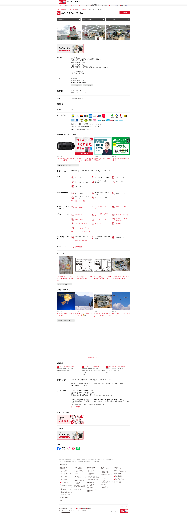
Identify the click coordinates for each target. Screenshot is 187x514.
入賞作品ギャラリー (104, 487)
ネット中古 (90, 471)
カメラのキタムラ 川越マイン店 (91, 366)
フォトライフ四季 (104, 480)
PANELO (61, 502)
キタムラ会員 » (117, 473)
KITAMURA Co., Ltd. (66, 512)
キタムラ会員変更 (118, 476)
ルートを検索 (88, 85)
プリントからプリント (65, 491)
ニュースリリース (72, 508)
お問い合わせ (109, 1)
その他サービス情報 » (78, 467)
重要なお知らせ (90, 487)
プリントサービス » (64, 467)
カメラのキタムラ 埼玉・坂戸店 (67, 366)
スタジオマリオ (77, 474)
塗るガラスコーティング (78, 471)
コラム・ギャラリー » (105, 467)
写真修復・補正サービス (65, 494)
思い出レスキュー (63, 484)
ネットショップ (90, 468)
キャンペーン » (90, 482)
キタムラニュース (90, 480)
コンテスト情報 (104, 486)
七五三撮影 (76, 476)
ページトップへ (125, 506)
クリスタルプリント (64, 470)
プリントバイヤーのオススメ (92, 479)
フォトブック (62, 474)
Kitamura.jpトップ (64, 464)
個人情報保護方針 (63, 508)
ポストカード (62, 480)
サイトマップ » (117, 481)
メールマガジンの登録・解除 (79, 480)
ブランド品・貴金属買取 (92, 476)
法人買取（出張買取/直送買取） (94, 477)
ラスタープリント (64, 471)
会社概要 (100, 1)
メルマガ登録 (125, 1)
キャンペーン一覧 (90, 484)
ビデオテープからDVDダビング (67, 485)
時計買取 (89, 474)
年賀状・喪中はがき (64, 482)
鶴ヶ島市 (85, 9)
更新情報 (88, 491)
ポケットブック (64, 477)
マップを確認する (76, 85)
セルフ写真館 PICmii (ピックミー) (80, 485)
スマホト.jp (76, 473)
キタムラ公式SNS (77, 483)
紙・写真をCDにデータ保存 (66, 489)
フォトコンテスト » (105, 484)
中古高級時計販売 (91, 473)
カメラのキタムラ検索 (72, 9)
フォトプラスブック (64, 476)
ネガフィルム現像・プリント (66, 473)
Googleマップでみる (93, 357)
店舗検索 (63, 9)
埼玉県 (80, 9)
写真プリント (62, 468)
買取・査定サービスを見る (78, 201)
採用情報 (104, 1)
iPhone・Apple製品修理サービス (80, 468)
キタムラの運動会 (104, 477)
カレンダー (62, 495)
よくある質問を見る (76, 407)
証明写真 (61, 500)
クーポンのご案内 (77, 482)
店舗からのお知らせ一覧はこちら (65, 320)
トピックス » (90, 485)
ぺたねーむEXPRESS (64, 497)
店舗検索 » (116, 467)
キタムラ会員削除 (118, 478)
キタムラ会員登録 (118, 475)
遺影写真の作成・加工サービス (66, 492)
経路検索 (125, 12)
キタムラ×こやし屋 (77, 489)
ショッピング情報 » (91, 467)
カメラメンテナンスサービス (79, 470)
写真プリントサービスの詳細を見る (80, 231)
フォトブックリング (64, 479)
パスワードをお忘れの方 (119, 479)
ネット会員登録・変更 (117, 1)
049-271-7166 (74, 104)
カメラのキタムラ (117, 468)
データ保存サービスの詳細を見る (80, 240)
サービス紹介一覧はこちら (64, 284)
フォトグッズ (62, 498)
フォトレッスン (104, 478)
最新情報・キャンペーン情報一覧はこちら (68, 165)
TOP (58, 9)
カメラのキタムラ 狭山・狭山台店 (117, 366)
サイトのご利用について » (120, 483)
